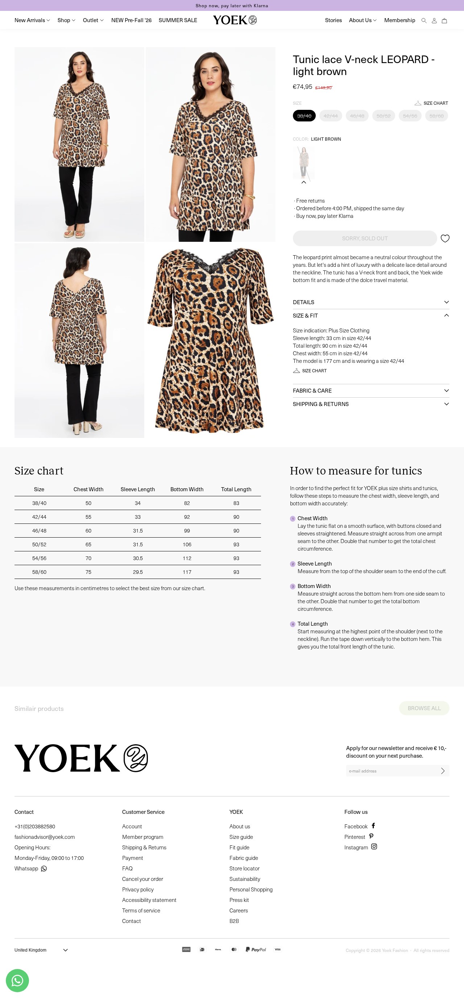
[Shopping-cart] (444, 20)
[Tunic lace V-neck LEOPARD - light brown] (304, 162)
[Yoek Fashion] (235, 20)
